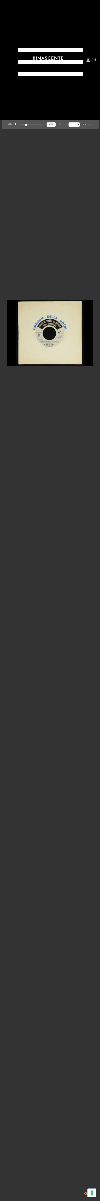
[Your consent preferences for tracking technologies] (91, 1193)
